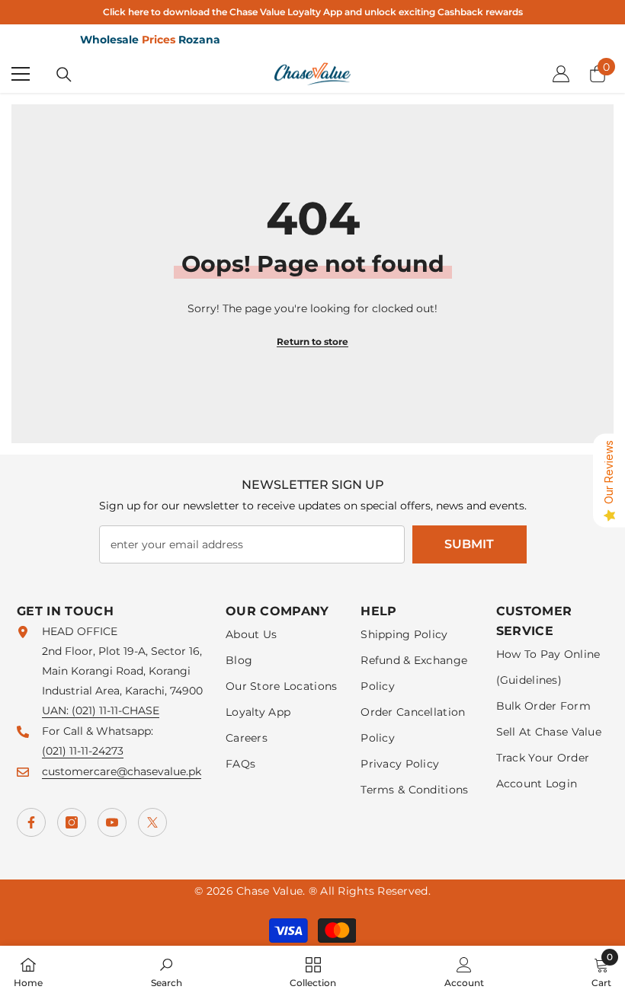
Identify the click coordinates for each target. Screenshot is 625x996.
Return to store (312, 341)
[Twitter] (152, 822)
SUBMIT (469, 544)
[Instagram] (71, 822)
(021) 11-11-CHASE (115, 710)
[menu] (20, 74)
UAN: (57, 710)
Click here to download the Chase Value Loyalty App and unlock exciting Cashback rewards (313, 12)
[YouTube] (112, 822)
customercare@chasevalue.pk (121, 771)
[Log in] (561, 73)
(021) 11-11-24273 (82, 751)
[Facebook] (31, 822)
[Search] (64, 74)
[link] (166, 971)
